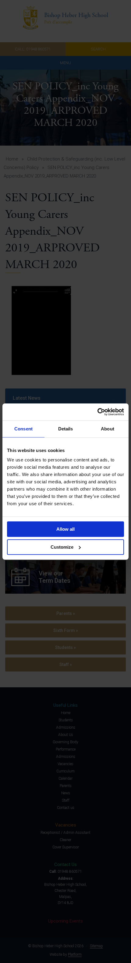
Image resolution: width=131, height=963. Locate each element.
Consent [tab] (23, 428)
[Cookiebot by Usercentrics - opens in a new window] (97, 412)
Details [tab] (65, 428)
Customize (62, 547)
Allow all (65, 529)
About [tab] (107, 428)
